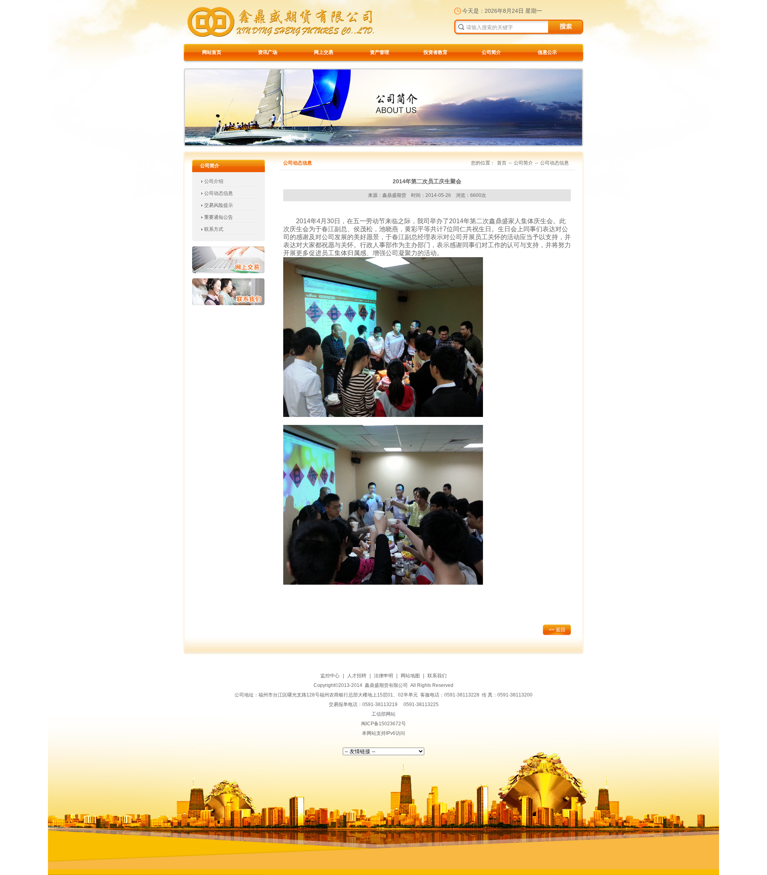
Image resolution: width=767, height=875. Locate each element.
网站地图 (410, 676)
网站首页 (211, 52)
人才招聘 (356, 676)
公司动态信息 (218, 193)
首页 (502, 163)
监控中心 (330, 676)
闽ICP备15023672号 (383, 723)
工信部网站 (383, 714)
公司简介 (491, 52)
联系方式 (213, 229)
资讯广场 (267, 52)
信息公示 (547, 52)
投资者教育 (435, 52)
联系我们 (228, 291)
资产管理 (379, 52)
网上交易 (323, 52)
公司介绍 (213, 181)
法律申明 (383, 676)
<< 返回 (557, 630)
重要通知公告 (218, 217)
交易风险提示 (218, 205)
